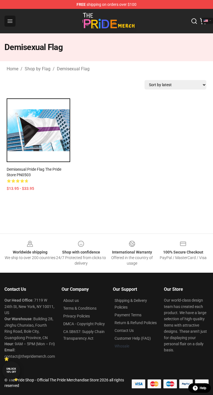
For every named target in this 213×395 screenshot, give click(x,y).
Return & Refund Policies (136, 323)
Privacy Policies (76, 316)
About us (71, 300)
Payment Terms (128, 315)
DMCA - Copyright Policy (84, 324)
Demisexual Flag (73, 68)
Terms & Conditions (80, 308)
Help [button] (203, 388)
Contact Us (124, 330)
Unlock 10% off (11, 370)
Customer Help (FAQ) (133, 338)
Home (12, 68)
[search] (194, 21)
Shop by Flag (37, 68)
